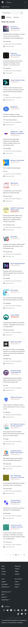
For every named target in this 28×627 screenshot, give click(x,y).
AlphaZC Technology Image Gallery (17, 208)
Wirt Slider (14, 237)
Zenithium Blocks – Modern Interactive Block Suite (17, 451)
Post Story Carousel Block (15, 27)
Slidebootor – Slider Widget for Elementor (17, 132)
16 (24, 555)
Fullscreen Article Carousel (16, 54)
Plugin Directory (5, 6)
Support (3, 581)
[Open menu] (25, 2)
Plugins (17, 571)
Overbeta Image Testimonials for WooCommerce (16, 371)
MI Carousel (14, 290)
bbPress (4, 597)
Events (17, 581)
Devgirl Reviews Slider (18, 80)
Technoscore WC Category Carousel (17, 526)
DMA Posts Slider (16, 342)
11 (13, 555)
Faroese (7, 606)
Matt (3, 594)
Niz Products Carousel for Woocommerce (18, 425)
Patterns (17, 574)
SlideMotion (14, 107)
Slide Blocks (14, 183)
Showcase (18, 566)
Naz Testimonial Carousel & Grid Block (17, 476)
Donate (17, 584)
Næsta (14, 557)
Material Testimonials (17, 160)
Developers (4, 584)
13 (18, 555)
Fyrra (4, 554)
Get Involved (18, 579)
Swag (17, 587)
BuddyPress (5, 600)
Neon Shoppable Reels (18, 263)
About (3, 566)
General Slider (15, 315)
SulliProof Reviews (16, 397)
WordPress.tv (5, 587)
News (3, 569)
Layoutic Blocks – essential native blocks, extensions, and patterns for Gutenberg (17, 501)
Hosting (3, 571)
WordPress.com (6, 592)
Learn (3, 579)
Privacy (3, 574)
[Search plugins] (21, 12)
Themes (17, 569)
